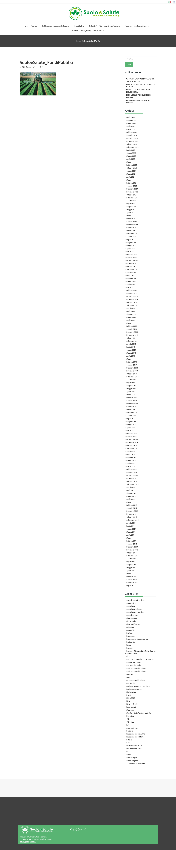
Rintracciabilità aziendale (135, 734)
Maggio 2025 (131, 156)
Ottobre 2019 (131, 338)
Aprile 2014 (130, 535)
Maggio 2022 (131, 246)
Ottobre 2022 (131, 231)
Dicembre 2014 (132, 511)
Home (26, 26)
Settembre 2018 (132, 377)
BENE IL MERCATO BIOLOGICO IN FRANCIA (138, 96)
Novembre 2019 (132, 335)
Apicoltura (130, 627)
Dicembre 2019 (132, 332)
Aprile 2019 (130, 356)
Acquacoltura (131, 603)
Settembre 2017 (132, 413)
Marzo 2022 (130, 252)
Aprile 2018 (130, 392)
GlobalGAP (93, 26)
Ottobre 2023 (131, 195)
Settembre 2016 (132, 448)
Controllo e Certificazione (136, 668)
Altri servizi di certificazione (109, 26)
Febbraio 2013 (131, 577)
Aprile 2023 (130, 213)
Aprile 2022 (130, 249)
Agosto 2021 (131, 272)
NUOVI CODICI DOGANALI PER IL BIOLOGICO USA (138, 91)
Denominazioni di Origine (135, 680)
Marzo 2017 (130, 431)
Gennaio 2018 (131, 401)
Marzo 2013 (130, 574)
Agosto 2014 (131, 523)
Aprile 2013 (130, 571)
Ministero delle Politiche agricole (138, 713)
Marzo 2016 (130, 466)
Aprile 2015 (130, 499)
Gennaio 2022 (131, 257)
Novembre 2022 (132, 228)
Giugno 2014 (131, 529)
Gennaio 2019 (131, 365)
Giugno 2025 (131, 153)
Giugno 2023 (131, 207)
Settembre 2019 (132, 341)
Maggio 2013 (131, 568)
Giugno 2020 (131, 314)
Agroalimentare (132, 615)
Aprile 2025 (130, 159)
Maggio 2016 (131, 460)
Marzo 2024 (130, 180)
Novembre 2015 (132, 478)
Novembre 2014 (132, 514)
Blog (128, 656)
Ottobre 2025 (131, 144)
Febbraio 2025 (131, 165)
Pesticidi (129, 731)
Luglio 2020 (130, 311)
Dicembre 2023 (132, 189)
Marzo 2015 (130, 502)
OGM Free (130, 722)
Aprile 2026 (130, 126)
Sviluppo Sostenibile (134, 749)
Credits (33, 842)
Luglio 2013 (130, 562)
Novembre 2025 (132, 141)
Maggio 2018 (131, 389)
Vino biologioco (132, 761)
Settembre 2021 (132, 269)
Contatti (75, 31)
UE (127, 752)
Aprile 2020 (130, 320)
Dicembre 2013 (132, 547)
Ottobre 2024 (131, 168)
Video (128, 755)
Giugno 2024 (131, 171)
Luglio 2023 (130, 204)
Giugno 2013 (131, 565)
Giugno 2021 (131, 278)
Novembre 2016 (132, 442)
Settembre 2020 (132, 305)
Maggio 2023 (131, 210)
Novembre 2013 (132, 550)
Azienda (34, 26)
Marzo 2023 (130, 216)
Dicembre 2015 (132, 475)
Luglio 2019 (130, 347)
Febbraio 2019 (131, 362)
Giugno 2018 (131, 386)
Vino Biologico (131, 758)
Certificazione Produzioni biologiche (139, 659)
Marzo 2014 (130, 538)
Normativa (130, 716)
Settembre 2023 (132, 198)
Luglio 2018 (130, 383)
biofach (129, 645)
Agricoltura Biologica (134, 609)
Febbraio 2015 (131, 505)
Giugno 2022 (131, 243)
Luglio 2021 (130, 275)
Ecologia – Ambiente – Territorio (138, 686)
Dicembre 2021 (132, 260)
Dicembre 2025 (132, 138)
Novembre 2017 (132, 407)
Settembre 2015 (132, 484)
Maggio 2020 (131, 317)
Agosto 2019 (131, 344)
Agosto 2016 (131, 451)
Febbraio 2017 (131, 433)
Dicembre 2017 (132, 404)
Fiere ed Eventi (131, 704)
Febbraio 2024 (131, 183)
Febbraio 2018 (131, 398)
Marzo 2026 (130, 129)
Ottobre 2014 (131, 517)
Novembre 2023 (132, 192)
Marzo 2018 (130, 395)
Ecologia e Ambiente (134, 689)
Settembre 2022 (132, 234)
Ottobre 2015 (131, 481)
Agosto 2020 (131, 308)
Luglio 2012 (130, 586)
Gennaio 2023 (131, 222)
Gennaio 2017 (131, 436)
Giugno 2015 (131, 493)
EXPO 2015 (130, 698)
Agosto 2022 (131, 237)
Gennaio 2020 (131, 329)
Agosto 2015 (131, 487)
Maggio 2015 (131, 496)
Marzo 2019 (130, 359)
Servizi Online (79, 26)
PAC (127, 725)
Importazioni (131, 707)
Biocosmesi (130, 636)
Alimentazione (131, 618)
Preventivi (128, 26)
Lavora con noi (98, 31)
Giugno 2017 (131, 422)
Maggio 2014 (131, 532)
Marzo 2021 (130, 287)
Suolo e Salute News (134, 746)
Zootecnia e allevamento (135, 764)
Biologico (129, 648)
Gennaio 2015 (131, 508)
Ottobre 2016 (131, 445)
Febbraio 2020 (131, 326)
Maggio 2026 (131, 123)
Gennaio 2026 (131, 135)
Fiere (128, 701)
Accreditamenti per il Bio (135, 600)
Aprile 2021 (130, 284)
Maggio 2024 (131, 174)
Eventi (128, 695)
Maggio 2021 (131, 281)
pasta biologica (132, 728)
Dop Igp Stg (130, 683)
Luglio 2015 (130, 490)
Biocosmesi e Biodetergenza (137, 639)
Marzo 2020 (130, 323)
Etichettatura (131, 692)
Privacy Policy (86, 31)
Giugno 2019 (131, 350)
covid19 (129, 677)
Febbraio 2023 (131, 219)
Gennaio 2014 (131, 544)
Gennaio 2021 (131, 293)
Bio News (129, 633)
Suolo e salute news (142, 26)
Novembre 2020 (132, 299)
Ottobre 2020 (131, 302)
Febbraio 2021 (131, 290)
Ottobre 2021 (131, 266)
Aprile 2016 (130, 463)
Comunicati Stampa (133, 662)
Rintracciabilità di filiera (135, 737)
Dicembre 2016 (132, 439)
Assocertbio (130, 630)
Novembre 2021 (132, 263)
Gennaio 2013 (131, 580)
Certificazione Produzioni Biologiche (55, 26)
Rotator (129, 740)
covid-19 (129, 674)
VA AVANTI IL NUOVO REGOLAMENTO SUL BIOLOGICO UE (140, 80)
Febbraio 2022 (131, 254)
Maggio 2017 (131, 425)
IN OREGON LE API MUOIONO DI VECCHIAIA (138, 101)
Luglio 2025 (130, 150)
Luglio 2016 (130, 454)
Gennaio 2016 (131, 472)
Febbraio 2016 (131, 469)
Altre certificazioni (133, 624)
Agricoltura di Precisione (135, 612)
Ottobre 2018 (131, 374)
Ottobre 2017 (131, 410)
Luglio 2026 (130, 117)
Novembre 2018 (132, 371)
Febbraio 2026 (131, 132)
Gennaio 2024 (131, 186)
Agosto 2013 (131, 559)
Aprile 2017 (130, 428)
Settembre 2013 (132, 556)
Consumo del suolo (133, 665)
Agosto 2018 (131, 380)
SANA (128, 743)
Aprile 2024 (130, 177)
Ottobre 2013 (131, 553)
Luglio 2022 (130, 240)
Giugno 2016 (131, 457)
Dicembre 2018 (132, 368)
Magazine (130, 710)
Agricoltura (130, 606)
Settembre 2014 (132, 520)
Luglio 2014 (130, 526)
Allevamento (131, 621)
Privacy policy (25, 842)
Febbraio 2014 (131, 541)
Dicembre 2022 (132, 225)
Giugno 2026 (131, 120)
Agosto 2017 (131, 416)
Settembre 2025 (132, 147)
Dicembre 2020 (132, 296)
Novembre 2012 (132, 583)
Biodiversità (130, 642)
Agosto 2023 (131, 201)
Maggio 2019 (131, 353)
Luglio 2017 (130, 419)
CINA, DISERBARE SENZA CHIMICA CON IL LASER (140, 85)
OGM (128, 719)
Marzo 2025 (130, 162)
